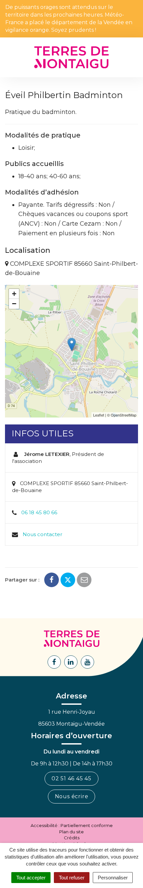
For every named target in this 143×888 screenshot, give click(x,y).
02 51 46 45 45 (71, 778)
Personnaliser (113, 877)
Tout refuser (71, 877)
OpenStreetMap (123, 414)
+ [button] (14, 294)
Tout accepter (31, 877)
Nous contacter (42, 534)
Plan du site (71, 831)
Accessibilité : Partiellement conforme (72, 825)
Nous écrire (71, 796)
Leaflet (98, 414)
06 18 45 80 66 (39, 512)
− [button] (14, 304)
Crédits (71, 837)
